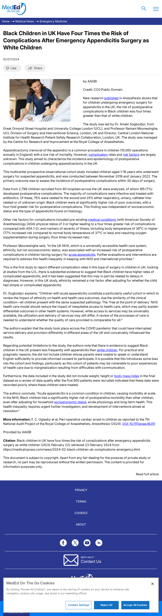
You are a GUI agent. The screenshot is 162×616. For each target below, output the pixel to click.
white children (107, 350)
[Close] (152, 583)
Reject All (106, 605)
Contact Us (91, 561)
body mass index (126, 376)
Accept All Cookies (135, 605)
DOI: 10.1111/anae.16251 (138, 424)
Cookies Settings (78, 605)
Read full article (147, 474)
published (111, 98)
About (81, 524)
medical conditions (102, 220)
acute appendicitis (82, 255)
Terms (81, 501)
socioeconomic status (70, 402)
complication (98, 155)
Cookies (81, 513)
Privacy (81, 490)
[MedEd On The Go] (14, 9)
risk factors (131, 155)
